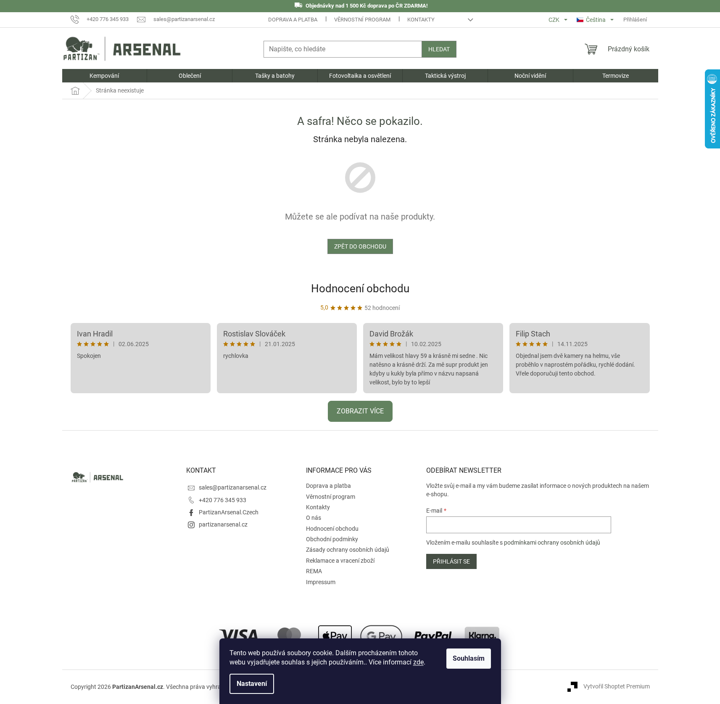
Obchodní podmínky (332, 539)
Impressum (320, 582)
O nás (313, 517)
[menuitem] (104, 75)
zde (418, 662)
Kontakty (421, 19)
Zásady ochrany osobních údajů (347, 549)
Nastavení (252, 684)
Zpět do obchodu (360, 246)
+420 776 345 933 (222, 500)
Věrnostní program (362, 19)
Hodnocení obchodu (360, 288)
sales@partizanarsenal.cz (232, 487)
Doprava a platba (292, 19)
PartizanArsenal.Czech (228, 512)
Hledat (439, 49)
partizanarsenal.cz (223, 524)
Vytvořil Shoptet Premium (616, 686)
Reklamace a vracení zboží (340, 560)
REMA (314, 571)
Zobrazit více (360, 411)
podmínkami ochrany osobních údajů (552, 542)
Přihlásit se (451, 561)
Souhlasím (469, 658)
